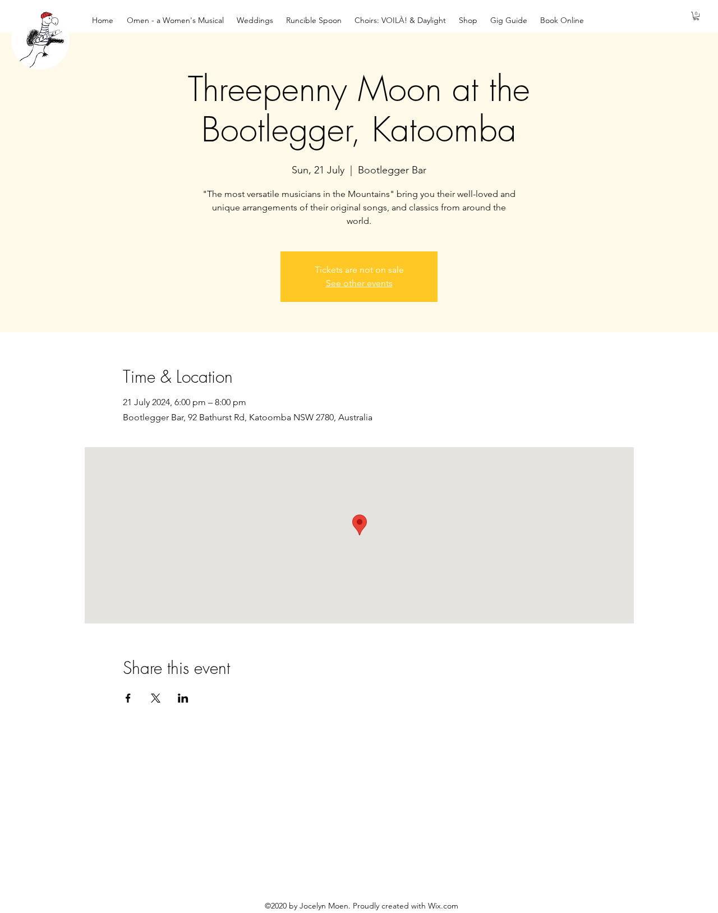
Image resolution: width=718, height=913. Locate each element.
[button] (696, 16)
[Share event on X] (155, 698)
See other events (359, 283)
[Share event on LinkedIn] (183, 698)
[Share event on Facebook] (128, 698)
